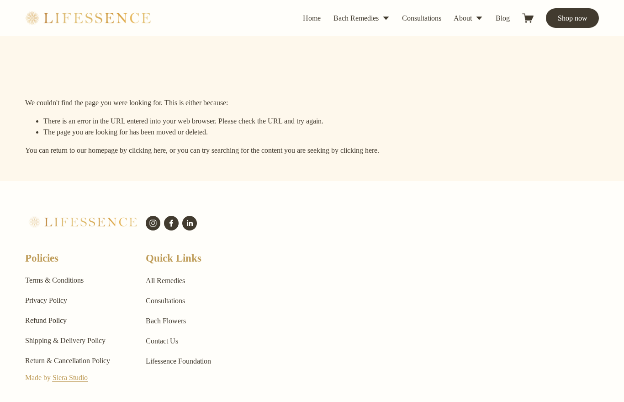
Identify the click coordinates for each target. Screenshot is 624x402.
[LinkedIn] (189, 223)
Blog (503, 18)
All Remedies (165, 280)
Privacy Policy (46, 300)
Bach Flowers (166, 321)
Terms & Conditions (54, 280)
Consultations (421, 18)
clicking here (147, 150)
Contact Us (162, 341)
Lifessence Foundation (178, 361)
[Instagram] (153, 223)
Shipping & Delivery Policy (65, 340)
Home (312, 18)
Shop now (572, 18)
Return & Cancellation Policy (67, 360)
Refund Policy (46, 320)
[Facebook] (171, 223)
